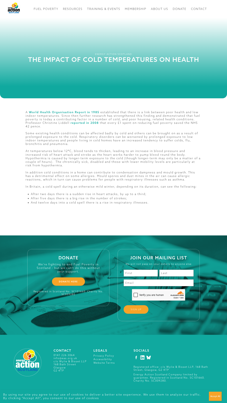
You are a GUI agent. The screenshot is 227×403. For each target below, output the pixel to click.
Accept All (215, 396)
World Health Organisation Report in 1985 (64, 112)
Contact (199, 9)
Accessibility (102, 359)
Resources (72, 9)
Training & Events (103, 9)
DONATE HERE (68, 281)
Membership (135, 9)
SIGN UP (136, 309)
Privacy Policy (103, 355)
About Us (159, 9)
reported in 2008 (85, 123)
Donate (179, 9)
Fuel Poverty (46, 9)
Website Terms (104, 362)
